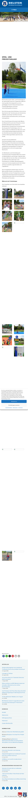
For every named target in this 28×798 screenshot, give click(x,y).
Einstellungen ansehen (14, 405)
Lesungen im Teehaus (7, 673)
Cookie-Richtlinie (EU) (7, 723)
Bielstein (15, 3)
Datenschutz (15, 407)
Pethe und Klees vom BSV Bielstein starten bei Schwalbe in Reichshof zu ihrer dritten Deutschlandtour (13, 685)
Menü (14, 9)
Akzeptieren (14, 401)
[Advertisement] (14, 40)
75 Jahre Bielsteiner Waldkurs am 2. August (12, 696)
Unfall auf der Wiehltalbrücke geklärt (15, 731)
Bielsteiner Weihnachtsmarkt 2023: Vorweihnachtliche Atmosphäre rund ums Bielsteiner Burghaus (12, 740)
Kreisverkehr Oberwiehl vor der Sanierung (11, 750)
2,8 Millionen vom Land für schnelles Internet (11, 759)
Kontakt (4, 712)
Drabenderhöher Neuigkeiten (12, 765)
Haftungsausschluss (7, 717)
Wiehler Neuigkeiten (9, 747)
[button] (3, 656)
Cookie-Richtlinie (8, 407)
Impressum (20, 407)
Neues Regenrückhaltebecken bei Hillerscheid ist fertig (14, 779)
